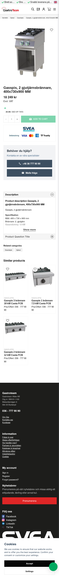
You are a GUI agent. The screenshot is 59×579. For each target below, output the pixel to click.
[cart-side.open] (49, 9)
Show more (29, 229)
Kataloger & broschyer (11, 448)
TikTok (9, 527)
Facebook (11, 516)
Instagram (11, 520)
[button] (55, 2)
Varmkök (5, 18)
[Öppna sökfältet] (33, 9)
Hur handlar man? (9, 442)
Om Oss (5, 417)
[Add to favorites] (38, 9)
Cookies (5, 456)
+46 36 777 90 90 (31, 163)
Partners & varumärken (11, 445)
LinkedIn (10, 523)
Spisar (12, 18)
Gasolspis (20, 18)
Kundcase (6, 422)
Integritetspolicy (8, 453)
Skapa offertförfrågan (10, 440)
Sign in (5, 472)
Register (6, 476)
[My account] (43, 9)
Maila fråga (31, 172)
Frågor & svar (7, 437)
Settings (29, 571)
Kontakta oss (7, 419)
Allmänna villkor (8, 451)
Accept (29, 563)
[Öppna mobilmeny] (54, 9)
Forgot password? (10, 479)
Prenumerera (29, 500)
